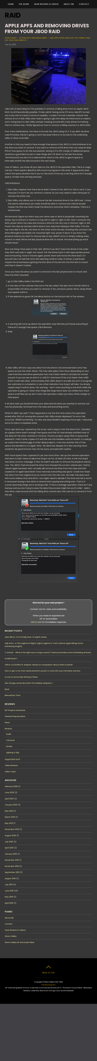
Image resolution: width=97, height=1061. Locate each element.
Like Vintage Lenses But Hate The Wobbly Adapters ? (29, 683)
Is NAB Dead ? (11, 658)
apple (61, 38)
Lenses (9, 746)
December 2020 (12, 829)
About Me (69, 4)
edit (72, 38)
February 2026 (11, 786)
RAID (16, 40)
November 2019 (12, 866)
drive (67, 38)
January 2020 (11, 854)
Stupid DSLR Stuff (12, 759)
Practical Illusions (48, 985)
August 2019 (10, 878)
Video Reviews (11, 765)
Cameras (10, 740)
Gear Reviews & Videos (46, 4)
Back (7, 689)
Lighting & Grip (12, 752)
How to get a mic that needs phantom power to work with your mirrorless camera (42, 671)
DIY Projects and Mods (30, 38)
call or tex (36, 622)
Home (11, 4)
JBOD (11, 40)
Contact (84, 4)
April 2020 (9, 847)
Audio (8, 734)
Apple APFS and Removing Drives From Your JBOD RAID (47, 28)
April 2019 (9, 903)
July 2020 (9, 841)
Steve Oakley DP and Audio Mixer (19, 942)
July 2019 (9, 884)
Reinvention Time (12, 695)
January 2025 (11, 804)
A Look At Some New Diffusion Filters (21, 677)
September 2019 (12, 872)
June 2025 (9, 792)
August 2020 (10, 835)
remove (22, 40)
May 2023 (9, 811)
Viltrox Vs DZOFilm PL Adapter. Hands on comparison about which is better (39, 664)
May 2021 (9, 823)
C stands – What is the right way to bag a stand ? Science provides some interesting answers (48, 652)
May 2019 (9, 897)
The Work (24, 4)
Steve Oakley (10, 38)
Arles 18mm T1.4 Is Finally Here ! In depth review (26, 637)
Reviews (8, 728)
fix (76, 38)
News (44, 38)
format (82, 38)
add (52, 38)
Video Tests (10, 771)
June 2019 (9, 890)
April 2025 (9, 798)
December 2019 (12, 860)
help (88, 38)
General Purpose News (15, 716)
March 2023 (10, 817)
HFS (6, 40)
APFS (56, 38)
